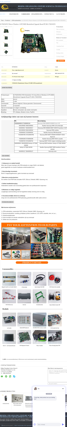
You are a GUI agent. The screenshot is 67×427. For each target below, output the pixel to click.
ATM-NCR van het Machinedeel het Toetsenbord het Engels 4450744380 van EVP (29, 407)
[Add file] (35, 424)
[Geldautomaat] (6, 398)
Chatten (61, 60)
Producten (7, 20)
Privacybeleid (10, 425)
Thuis (2, 20)
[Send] (63, 424)
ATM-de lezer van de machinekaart (26, 359)
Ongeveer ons (13, 14)
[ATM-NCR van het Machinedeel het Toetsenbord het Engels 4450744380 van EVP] (29, 398)
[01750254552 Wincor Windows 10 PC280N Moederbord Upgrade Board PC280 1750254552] (6, 31)
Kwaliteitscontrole (37, 14)
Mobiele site (5, 425)
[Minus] (63, 389)
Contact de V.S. (49, 14)
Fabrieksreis (25, 14)
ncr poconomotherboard (12, 359)
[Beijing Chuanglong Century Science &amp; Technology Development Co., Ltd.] (9, 7)
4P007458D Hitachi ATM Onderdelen (17, 404)
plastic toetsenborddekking (40, 359)
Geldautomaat (6, 403)
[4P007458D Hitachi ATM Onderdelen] (17, 398)
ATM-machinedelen (16, 20)
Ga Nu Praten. (60, 14)
